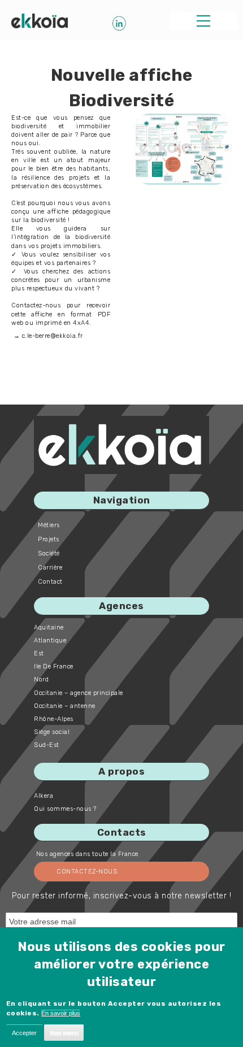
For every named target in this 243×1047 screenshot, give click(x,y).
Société (49, 553)
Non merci (64, 1032)
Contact (50, 581)
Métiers (49, 525)
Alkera (43, 796)
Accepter (24, 1032)
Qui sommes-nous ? (65, 809)
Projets (48, 539)
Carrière (50, 567)
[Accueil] (39, 21)
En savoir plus (60, 1013)
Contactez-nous (87, 871)
